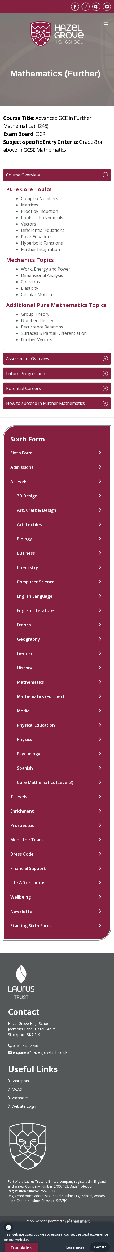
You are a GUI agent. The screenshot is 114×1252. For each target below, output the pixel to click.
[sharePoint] (96, 7)
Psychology (28, 754)
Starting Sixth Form (30, 926)
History (24, 668)
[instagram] (86, 7)
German (25, 653)
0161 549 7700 (25, 1045)
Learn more (75, 1247)
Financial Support (28, 868)
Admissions (21, 467)
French (24, 625)
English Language (34, 596)
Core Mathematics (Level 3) (45, 782)
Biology (24, 539)
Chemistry (27, 567)
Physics (24, 739)
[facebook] (75, 7)
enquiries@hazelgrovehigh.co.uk (40, 1052)
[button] (57, 175)
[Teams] (107, 7)
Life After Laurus (27, 883)
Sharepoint (21, 1080)
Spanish (25, 768)
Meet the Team (26, 840)
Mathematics (30, 682)
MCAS (17, 1089)
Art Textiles (29, 524)
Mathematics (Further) (40, 696)
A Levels (18, 481)
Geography (28, 639)
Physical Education (36, 725)
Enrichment (22, 811)
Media (23, 711)
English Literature (35, 610)
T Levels (18, 797)
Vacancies (20, 1097)
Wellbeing (20, 897)
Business (26, 553)
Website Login (24, 1106)
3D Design (27, 496)
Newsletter (22, 911)
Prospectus (22, 825)
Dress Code (22, 854)
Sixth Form (21, 453)
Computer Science (36, 582)
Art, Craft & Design (36, 510)
